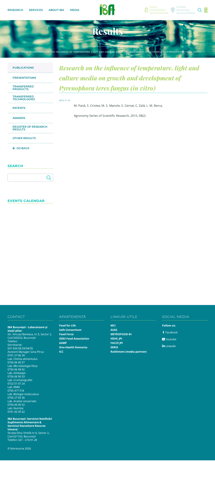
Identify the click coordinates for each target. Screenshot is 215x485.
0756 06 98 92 (16, 369)
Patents (19, 108)
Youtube (170, 339)
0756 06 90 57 (16, 362)
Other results (24, 138)
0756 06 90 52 (16, 404)
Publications (23, 67)
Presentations (24, 77)
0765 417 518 (16, 390)
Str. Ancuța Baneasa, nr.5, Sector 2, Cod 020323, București (30, 336)
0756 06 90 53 (16, 376)
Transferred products (23, 88)
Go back (22, 148)
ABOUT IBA (56, 10)
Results (26, 51)
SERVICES (36, 10)
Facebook (171, 332)
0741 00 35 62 (16, 412)
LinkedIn (170, 346)
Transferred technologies (24, 98)
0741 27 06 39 (16, 355)
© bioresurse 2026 (19, 448)
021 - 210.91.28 (27, 440)
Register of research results (30, 128)
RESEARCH (15, 10)
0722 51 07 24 (16, 383)
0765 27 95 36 (16, 397)
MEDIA (74, 10)
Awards (19, 118)
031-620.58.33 (16, 348)
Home (15, 51)
